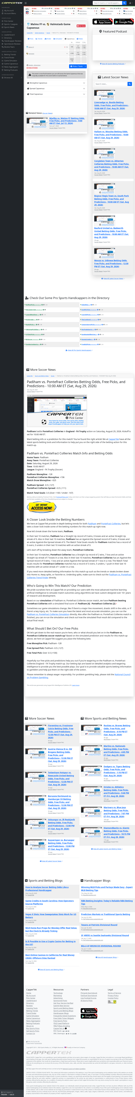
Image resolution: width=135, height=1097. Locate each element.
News (81, 39)
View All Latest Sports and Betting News (107, 849)
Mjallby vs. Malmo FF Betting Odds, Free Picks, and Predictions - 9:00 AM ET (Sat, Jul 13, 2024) (67, 121)
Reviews (29, 1006)
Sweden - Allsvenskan (34, 65)
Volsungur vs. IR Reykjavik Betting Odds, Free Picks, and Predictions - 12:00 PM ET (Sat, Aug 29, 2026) (61, 824)
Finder (49, 39)
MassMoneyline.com (89, 895)
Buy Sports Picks (32, 1028)
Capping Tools (32, 1008)
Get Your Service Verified (63, 1003)
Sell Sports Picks (32, 1031)
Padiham (92, 523)
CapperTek (30, 33)
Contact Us (30, 1033)
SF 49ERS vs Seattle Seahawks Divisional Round (105, 935)
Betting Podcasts (11, 70)
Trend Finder (9, 57)
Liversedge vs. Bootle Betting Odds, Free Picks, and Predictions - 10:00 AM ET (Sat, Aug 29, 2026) (111, 105)
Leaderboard (9, 35)
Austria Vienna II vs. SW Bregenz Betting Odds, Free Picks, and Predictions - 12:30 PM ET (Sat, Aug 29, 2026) (60, 755)
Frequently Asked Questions (64, 1016)
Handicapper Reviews (13, 41)
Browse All (8, 77)
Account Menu (10, 13)
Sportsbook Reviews (12, 44)
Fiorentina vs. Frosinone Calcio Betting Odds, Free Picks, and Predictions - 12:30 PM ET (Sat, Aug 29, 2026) (60, 731)
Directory (8, 38)
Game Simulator (10, 60)
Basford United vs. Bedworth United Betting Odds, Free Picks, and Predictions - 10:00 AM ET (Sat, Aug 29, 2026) (111, 233)
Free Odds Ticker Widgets (63, 1018)
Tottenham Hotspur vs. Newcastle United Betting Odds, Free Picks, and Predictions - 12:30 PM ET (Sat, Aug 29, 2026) (61, 778)
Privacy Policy (113, 995)
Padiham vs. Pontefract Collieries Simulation (48, 614)
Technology (58, 993)
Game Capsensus (11, 64)
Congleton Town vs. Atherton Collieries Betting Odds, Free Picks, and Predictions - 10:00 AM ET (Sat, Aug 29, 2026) (111, 165)
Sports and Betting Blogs (63, 1011)
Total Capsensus (36, 94)
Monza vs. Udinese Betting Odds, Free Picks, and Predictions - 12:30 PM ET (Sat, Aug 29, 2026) (111, 263)
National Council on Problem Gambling (74, 1069)
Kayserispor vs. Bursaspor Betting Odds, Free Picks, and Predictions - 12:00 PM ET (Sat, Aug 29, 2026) (61, 845)
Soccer (48, 33)
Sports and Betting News (42, 376)
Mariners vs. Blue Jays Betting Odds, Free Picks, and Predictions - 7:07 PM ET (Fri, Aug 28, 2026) (116, 812)
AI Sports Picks (86, 1000)
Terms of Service (114, 993)
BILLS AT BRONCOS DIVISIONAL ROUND (101, 945)
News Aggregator (11, 67)
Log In (12, 1094)
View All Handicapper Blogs (107, 957)
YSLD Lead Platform (61, 1023)
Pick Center (8, 21)
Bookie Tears (9, 47)
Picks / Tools (78, 66)
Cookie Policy (113, 998)
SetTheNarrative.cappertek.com (93, 919)
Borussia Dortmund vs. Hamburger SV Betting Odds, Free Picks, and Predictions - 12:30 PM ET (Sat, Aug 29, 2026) (60, 802)
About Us (30, 1026)
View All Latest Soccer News (51, 861)
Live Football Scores (88, 998)
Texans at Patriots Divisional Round (99, 924)
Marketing (57, 995)
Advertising (58, 998)
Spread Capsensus (37, 88)
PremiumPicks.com (62, 497)
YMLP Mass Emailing (61, 1026)
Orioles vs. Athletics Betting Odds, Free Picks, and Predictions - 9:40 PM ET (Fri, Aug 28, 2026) (116, 791)
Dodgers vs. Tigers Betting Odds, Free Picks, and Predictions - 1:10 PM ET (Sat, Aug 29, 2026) (117, 771)
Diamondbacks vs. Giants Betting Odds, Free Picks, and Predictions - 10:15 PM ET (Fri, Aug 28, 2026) (117, 832)
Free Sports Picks (60, 1021)
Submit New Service (61, 1006)
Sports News (9, 27)
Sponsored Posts (60, 1000)
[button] (130, 3)
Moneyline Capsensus (38, 83)
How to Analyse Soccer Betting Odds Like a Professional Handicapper (47, 889)
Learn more (75, 685)
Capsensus (70, 39)
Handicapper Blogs (61, 1013)
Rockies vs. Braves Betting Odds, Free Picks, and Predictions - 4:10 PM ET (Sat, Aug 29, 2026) (117, 730)
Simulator (58, 39)
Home (28, 993)
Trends (40, 39)
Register (4, 1094)
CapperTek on (59, 1028)
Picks (31, 39)
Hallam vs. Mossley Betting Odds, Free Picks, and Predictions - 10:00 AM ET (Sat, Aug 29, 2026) (111, 134)
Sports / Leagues (11, 24)
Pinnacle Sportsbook (89, 993)
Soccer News (47, 113)
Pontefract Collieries (111, 523)
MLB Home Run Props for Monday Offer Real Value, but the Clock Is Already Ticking (51, 929)
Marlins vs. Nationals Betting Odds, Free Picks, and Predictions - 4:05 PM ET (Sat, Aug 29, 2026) (116, 750)
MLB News (107, 739)
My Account (9, 10)
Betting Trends (10, 54)
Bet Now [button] (82, 26)
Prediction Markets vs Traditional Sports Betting (105, 914)
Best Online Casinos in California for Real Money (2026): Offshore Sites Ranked (49, 956)
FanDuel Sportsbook (89, 995)
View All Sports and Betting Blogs (51, 970)
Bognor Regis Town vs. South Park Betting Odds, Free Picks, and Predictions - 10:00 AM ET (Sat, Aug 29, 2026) (111, 200)
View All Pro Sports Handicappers (79, 350)
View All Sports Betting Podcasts (113, 64)
